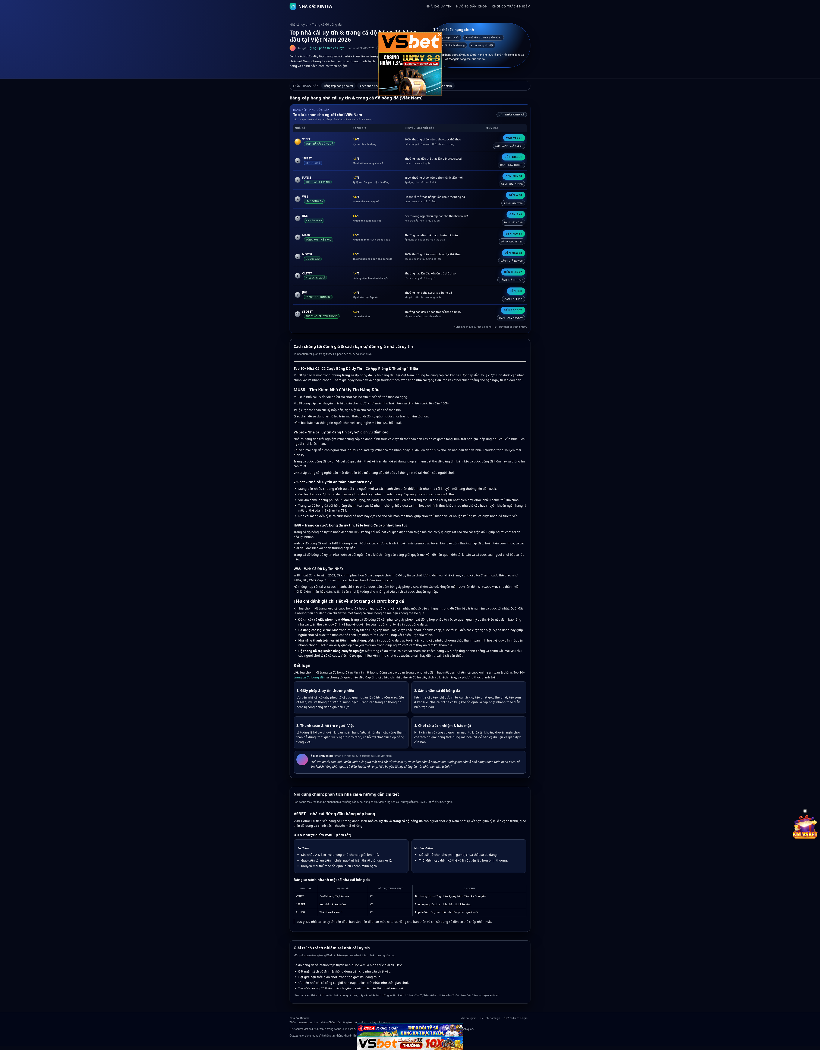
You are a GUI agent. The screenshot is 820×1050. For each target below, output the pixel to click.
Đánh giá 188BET (511, 164)
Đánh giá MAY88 (512, 241)
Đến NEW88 (513, 253)
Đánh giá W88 (513, 203)
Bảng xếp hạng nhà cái (338, 86)
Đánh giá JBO (513, 299)
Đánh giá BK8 (513, 222)
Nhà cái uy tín (439, 6)
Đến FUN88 (513, 176)
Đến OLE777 (513, 272)
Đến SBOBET (513, 310)
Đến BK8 (516, 214)
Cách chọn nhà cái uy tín (375, 86)
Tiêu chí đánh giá (490, 1018)
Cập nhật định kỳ (511, 114)
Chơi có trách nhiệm (511, 6)
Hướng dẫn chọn (472, 6)
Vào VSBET (514, 138)
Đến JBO (516, 291)
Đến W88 (515, 195)
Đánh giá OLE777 (511, 279)
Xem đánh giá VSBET (509, 145)
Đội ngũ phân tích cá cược (326, 48)
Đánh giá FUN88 (512, 184)
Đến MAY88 (514, 233)
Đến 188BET (513, 157)
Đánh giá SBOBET (511, 318)
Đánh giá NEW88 (512, 260)
